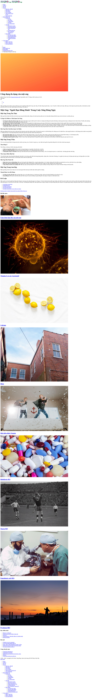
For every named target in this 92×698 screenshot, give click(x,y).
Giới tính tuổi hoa (11, 30)
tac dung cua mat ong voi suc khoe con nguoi (12, 188)
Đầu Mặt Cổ (8, 10)
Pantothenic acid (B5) (7, 578)
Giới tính (7, 24)
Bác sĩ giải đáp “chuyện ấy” (11, 32)
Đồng (2, 384)
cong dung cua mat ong (7, 184)
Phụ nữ (4, 6)
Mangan (4, 655)
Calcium (3, 325)
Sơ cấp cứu (8, 18)
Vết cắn (9, 19)
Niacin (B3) (4, 529)
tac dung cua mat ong (7, 186)
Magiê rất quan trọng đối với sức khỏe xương (12, 645)
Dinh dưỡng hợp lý (12, 37)
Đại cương (10, 20)
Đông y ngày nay (9, 41)
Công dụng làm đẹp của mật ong (11, 217)
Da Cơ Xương (8, 12)
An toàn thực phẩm (12, 34)
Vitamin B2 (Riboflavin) (8, 651)
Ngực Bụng (8, 11)
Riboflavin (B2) (5, 479)
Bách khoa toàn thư (12, 27)
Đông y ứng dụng (9, 42)
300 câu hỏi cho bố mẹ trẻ (11, 670)
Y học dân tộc (6, 40)
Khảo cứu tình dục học (12, 684)
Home (4, 4)
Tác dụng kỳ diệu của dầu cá (8, 646)
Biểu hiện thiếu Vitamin (8, 433)
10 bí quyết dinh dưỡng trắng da (9, 643)
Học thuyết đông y (9, 43)
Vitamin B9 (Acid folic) (7, 652)
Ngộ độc (9, 22)
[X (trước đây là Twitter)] (3, 102)
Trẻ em (4, 7)
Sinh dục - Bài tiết (9, 9)
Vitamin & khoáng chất (15, 97)
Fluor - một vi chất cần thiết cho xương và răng (12, 644)
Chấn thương (10, 21)
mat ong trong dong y (7, 187)
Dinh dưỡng (8, 33)
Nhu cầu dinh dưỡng (12, 36)
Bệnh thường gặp (6, 16)
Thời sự (4, 5)
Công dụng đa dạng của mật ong (9, 656)
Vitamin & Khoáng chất (12, 691)
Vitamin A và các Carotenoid (10, 276)
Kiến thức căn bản (11, 25)
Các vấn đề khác (9, 15)
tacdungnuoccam (6, 185)
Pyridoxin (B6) (5, 628)
